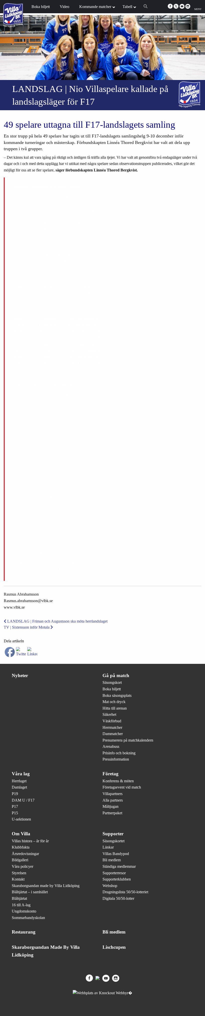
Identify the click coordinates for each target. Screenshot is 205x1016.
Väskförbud (111, 721)
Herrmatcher (112, 727)
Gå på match (115, 675)
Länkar (108, 847)
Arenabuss (110, 746)
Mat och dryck (114, 702)
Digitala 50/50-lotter (118, 898)
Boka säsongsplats (117, 695)
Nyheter (20, 675)
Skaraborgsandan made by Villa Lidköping (46, 886)
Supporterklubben (116, 879)
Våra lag (21, 773)
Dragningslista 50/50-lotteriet (125, 892)
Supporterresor (114, 873)
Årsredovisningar (25, 854)
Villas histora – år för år (30, 841)
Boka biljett (111, 689)
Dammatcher (112, 734)
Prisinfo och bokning (119, 753)
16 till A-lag (21, 905)
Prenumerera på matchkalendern (127, 740)
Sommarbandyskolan (28, 918)
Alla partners (112, 800)
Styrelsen (19, 873)
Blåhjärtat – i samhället (30, 892)
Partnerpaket (112, 813)
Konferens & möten (118, 781)
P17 (15, 806)
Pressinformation (115, 759)
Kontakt (18, 879)
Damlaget (19, 787)
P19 (15, 794)
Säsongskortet (113, 841)
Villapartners (112, 794)
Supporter (113, 833)
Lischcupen (114, 947)
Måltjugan (110, 806)
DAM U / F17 (23, 800)
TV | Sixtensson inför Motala (27, 627)
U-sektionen (21, 819)
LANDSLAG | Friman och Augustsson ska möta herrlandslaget (57, 621)
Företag (110, 773)
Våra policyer (22, 866)
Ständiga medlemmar (119, 866)
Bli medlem (111, 860)
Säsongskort (112, 682)
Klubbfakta (21, 847)
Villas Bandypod (115, 854)
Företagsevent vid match (121, 787)
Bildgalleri (20, 860)
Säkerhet (109, 714)
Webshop (109, 886)
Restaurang (24, 932)
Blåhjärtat (19, 898)
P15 (15, 813)
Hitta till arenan (114, 708)
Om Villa (21, 833)
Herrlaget (19, 781)
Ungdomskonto (24, 911)
